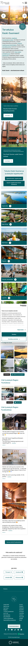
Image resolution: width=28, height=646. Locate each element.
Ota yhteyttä (6, 616)
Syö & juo (5, 608)
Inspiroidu (6, 604)
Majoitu (5, 610)
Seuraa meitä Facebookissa (14, 542)
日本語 (21, 618)
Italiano (21, 615)
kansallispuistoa (6, 47)
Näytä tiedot (20, 329)
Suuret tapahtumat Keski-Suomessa (14, 183)
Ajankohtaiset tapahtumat (14, 178)
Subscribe (18, 402)
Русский (21, 616)
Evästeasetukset (14, 626)
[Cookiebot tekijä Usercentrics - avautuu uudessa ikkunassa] (20, 306)
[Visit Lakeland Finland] (14, 642)
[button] (3, 16)
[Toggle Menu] (26, 2)
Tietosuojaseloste (8, 618)
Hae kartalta (6, 615)
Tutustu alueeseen (8, 611)
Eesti (20, 620)
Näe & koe (6, 606)
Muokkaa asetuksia (13, 339)
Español (21, 610)
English (21, 606)
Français (21, 611)
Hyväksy (14, 334)
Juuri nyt (5, 613)
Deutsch (21, 608)
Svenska (21, 613)
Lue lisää (7, 115)
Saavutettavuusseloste (9, 620)
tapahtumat (5, 55)
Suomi (21, 604)
